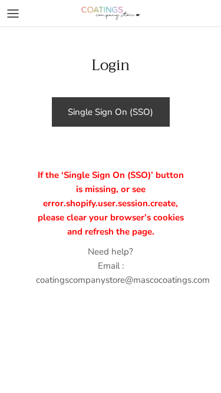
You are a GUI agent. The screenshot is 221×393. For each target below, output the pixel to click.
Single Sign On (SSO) (110, 112)
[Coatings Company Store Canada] (110, 13)
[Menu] (13, 14)
